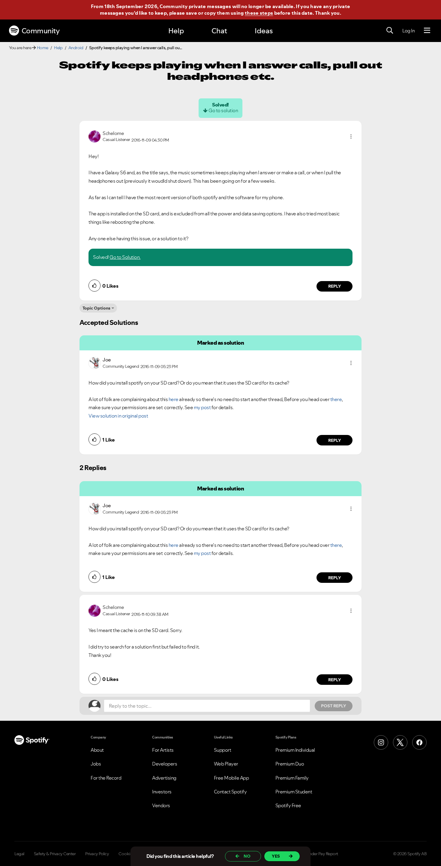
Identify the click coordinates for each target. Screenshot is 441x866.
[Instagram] (381, 742)
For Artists (163, 750)
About (97, 750)
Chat (219, 31)
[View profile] (94, 136)
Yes (276, 856)
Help (176, 31)
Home (42, 48)
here (173, 399)
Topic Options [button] (96, 308)
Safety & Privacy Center (55, 853)
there (336, 399)
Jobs (96, 763)
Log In (408, 30)
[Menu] (427, 30)
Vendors (161, 805)
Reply (334, 286)
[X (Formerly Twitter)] (400, 742)
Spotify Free (288, 805)
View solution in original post (118, 415)
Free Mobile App (231, 778)
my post (202, 407)
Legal (19, 853)
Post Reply (333, 706)
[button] (351, 136)
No (247, 856)
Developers (164, 763)
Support (222, 750)
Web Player (226, 763)
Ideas (264, 31)
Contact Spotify (230, 791)
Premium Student (293, 791)
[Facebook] (419, 742)
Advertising (164, 778)
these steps (259, 13)
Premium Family (292, 778)
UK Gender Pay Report (318, 853)
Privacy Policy (97, 853)
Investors (162, 791)
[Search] (390, 30)
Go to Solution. (125, 257)
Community (41, 31)
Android (75, 48)
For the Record (106, 778)
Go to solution (223, 110)
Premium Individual (295, 750)
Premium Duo (289, 763)
